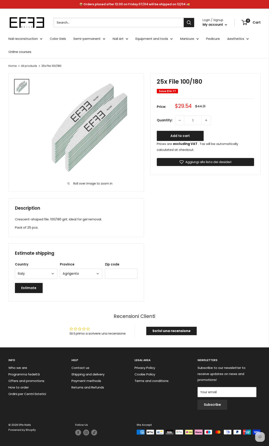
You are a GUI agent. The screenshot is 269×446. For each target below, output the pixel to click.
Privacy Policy (144, 368)
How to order (18, 387)
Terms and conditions (151, 381)
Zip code (112, 264)
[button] (205, 162)
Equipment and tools (152, 38)
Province (67, 264)
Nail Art (118, 38)
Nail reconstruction (23, 38)
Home (12, 66)
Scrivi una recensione (171, 330)
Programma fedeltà (24, 374)
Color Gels (58, 38)
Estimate (28, 288)
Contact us (80, 368)
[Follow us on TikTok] (94, 432)
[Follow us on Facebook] (78, 432)
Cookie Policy (144, 374)
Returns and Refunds (87, 387)
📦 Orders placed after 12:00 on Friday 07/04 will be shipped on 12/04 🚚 (134, 4)
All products (29, 66)
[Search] (189, 22)
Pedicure (213, 38)
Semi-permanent (87, 38)
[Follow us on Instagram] (86, 432)
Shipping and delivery (87, 374)
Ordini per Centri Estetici (27, 394)
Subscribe (212, 404)
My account (213, 24)
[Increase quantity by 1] (206, 120)
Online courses (19, 52)
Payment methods (86, 381)
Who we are (17, 368)
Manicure (187, 38)
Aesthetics (235, 38)
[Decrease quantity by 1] (179, 120)
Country (21, 264)
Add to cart (180, 136)
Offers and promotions (26, 381)
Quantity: (165, 120)
